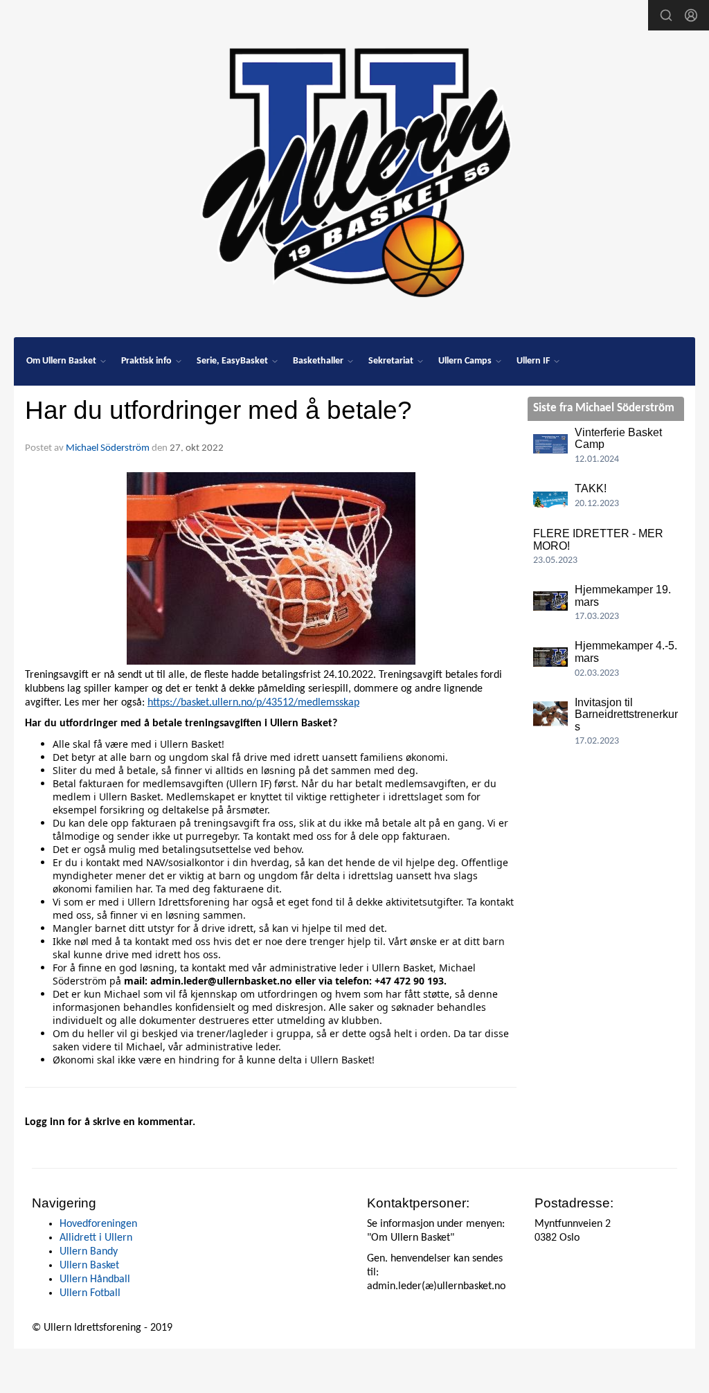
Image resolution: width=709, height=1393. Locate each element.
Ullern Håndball (95, 1279)
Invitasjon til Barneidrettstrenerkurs (626, 714)
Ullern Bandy (89, 1251)
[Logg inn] (691, 15)
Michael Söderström (108, 448)
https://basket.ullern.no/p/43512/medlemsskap (253, 702)
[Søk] (666, 15)
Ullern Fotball (90, 1293)
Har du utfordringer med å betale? (218, 410)
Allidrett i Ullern (96, 1237)
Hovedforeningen (98, 1224)
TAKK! (591, 488)
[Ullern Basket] (354, 167)
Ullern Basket (89, 1265)
